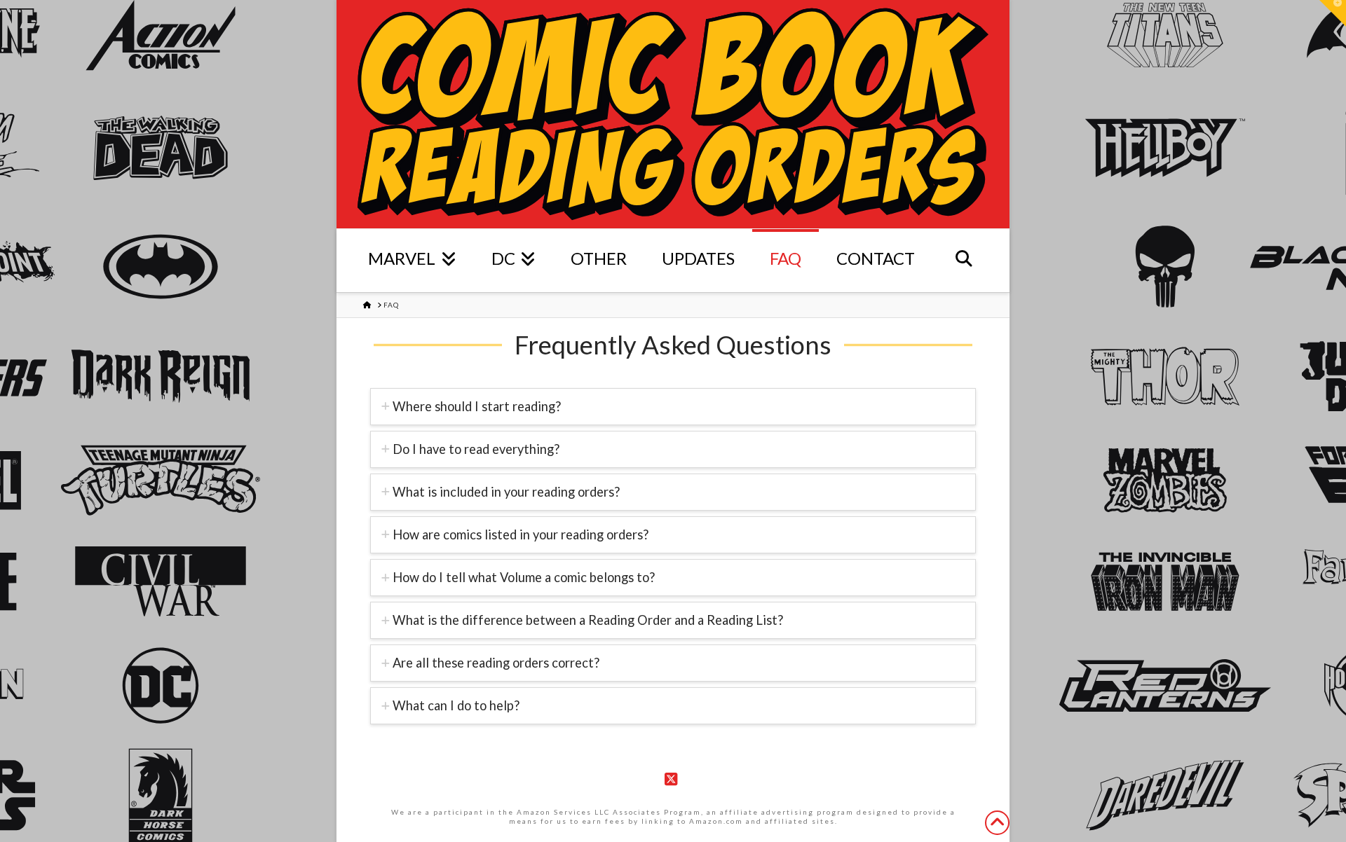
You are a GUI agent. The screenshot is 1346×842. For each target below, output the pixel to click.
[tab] (673, 407)
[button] (1332, 13)
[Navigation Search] (963, 260)
